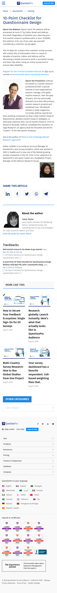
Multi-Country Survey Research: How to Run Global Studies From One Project (13, 370)
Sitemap (47, 580)
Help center (10, 429)
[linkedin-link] (48, 424)
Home (5, 11)
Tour (5, 438)
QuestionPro (17, 11)
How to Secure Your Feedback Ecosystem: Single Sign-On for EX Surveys (14, 318)
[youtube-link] (53, 424)
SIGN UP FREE (49, 3)
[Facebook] (17, 194)
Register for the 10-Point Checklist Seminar (22, 71)
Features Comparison (12, 461)
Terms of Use (21, 583)
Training (30, 11)
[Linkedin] (8, 194)
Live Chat (20, 429)
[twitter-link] (43, 424)
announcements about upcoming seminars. (29, 74)
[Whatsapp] (36, 194)
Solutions (7, 466)
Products (7, 444)
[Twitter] (27, 194)
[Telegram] (46, 194)
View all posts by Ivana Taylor (17, 233)
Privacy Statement (8, 583)
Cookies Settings (34, 583)
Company (7, 472)
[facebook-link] (37, 424)
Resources (7, 450)
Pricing (6, 455)
